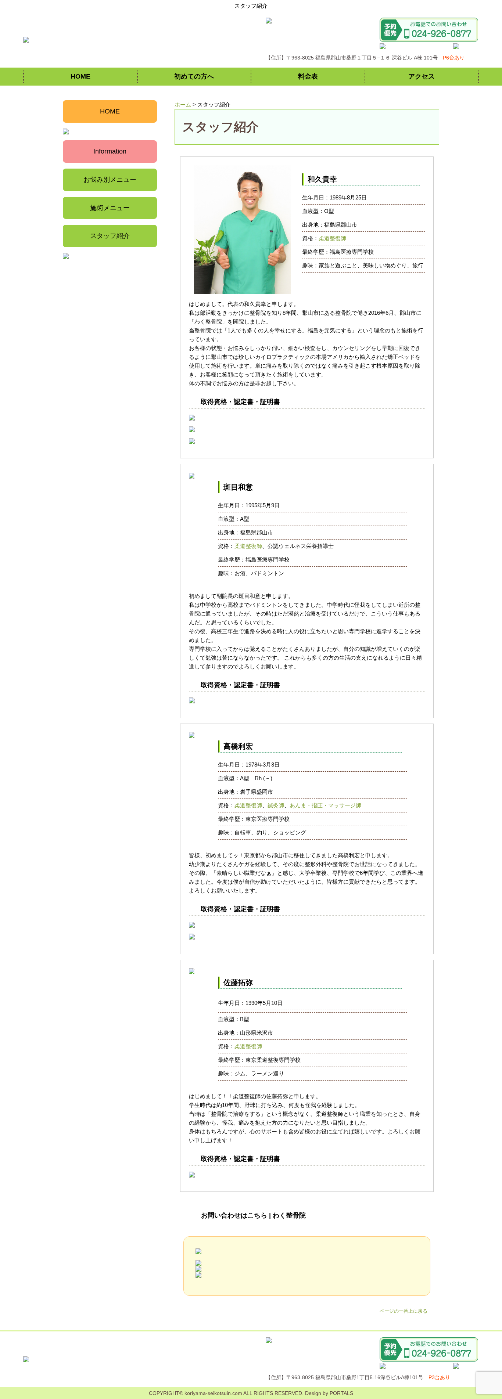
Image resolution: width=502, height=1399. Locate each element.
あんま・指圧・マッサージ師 (325, 805)
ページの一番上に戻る (403, 1311)
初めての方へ (194, 76)
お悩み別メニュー (109, 179)
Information (109, 151)
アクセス (421, 76)
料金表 (308, 76)
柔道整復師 (332, 238)
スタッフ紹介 (110, 235)
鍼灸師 (276, 805)
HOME (80, 76)
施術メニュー (110, 208)
